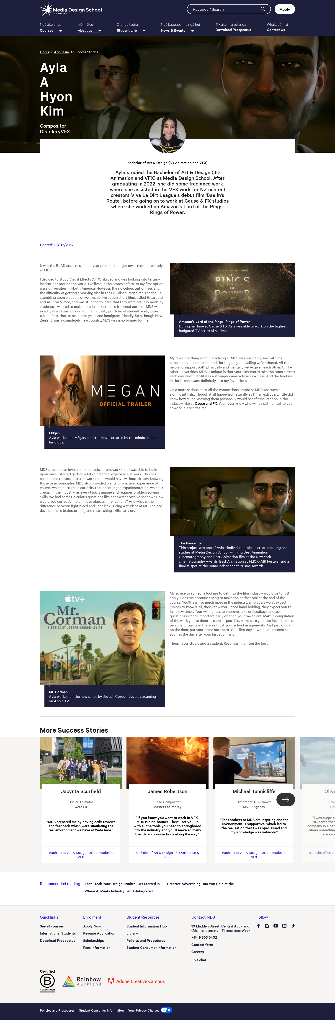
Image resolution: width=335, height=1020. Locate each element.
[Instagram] (267, 926)
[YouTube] (276, 926)
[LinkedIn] (284, 926)
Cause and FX (206, 403)
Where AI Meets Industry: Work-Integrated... (120, 890)
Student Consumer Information (151, 947)
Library (132, 932)
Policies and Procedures (145, 940)
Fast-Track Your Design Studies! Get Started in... (123, 883)
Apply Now (92, 925)
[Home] (71, 9)
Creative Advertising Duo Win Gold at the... (202, 883)
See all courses (52, 925)
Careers (197, 951)
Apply (285, 9)
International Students (58, 932)
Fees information (97, 947)
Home (44, 51)
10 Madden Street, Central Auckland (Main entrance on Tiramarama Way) (220, 927)
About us (61, 51)
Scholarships (93, 940)
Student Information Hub (146, 925)
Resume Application (99, 932)
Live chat (198, 959)
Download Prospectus (57, 940)
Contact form (202, 944)
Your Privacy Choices (143, 1010)
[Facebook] (258, 926)
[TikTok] (293, 926)
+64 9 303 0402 (204, 937)
